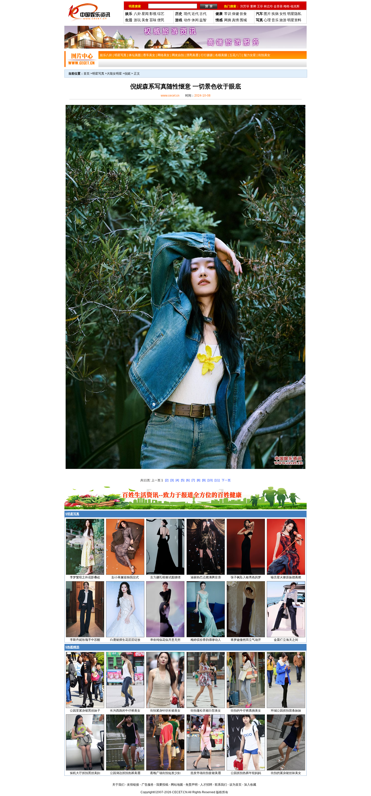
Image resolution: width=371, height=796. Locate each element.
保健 (235, 14)
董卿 (253, 6)
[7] (193, 480)
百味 (152, 20)
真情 (235, 20)
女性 (282, 14)
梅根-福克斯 (291, 6)
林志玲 (268, 6)
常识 (227, 14)
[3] (172, 480)
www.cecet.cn (170, 95)
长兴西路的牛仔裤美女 (125, 710)
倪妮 (127, 73)
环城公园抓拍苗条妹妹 (286, 710)
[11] (217, 480)
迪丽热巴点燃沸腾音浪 (206, 577)
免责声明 (192, 784)
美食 (145, 20)
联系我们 (221, 784)
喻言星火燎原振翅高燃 (286, 577)
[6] (188, 480)
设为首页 (235, 784)
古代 (202, 14)
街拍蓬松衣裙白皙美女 (206, 710)
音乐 (275, 20)
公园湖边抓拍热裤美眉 (125, 773)
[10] (210, 480)
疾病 (275, 14)
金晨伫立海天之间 (286, 640)
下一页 (226, 480)
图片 (267, 14)
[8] (198, 480)
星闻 (145, 14)
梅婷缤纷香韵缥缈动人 (206, 640)
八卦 (137, 14)
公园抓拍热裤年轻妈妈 (246, 773)
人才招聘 (206, 784)
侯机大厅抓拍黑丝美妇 (85, 773)
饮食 (243, 14)
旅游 (282, 20)
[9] (203, 480)
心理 (267, 20)
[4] (177, 480)
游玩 (137, 20)
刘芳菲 (244, 6)
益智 (202, 20)
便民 (160, 20)
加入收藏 (250, 784)
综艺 (160, 14)
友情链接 (133, 784)
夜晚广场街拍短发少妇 (165, 773)
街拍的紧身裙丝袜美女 (286, 773)
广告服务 (148, 784)
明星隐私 (294, 14)
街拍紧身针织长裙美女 (165, 710)
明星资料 (294, 20)
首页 (87, 73)
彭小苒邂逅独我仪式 (125, 577)
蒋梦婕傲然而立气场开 (246, 640)
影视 (152, 14)
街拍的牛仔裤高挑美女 (246, 710)
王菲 (260, 6)
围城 (243, 20)
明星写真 (98, 73)
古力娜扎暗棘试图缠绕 (165, 577)
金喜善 (278, 6)
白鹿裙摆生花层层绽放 (125, 640)
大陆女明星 (114, 73)
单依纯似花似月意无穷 (165, 640)
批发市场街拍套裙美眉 (206, 773)
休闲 (195, 20)
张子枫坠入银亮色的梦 (246, 577)
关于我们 (118, 784)
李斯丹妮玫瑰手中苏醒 (85, 640)
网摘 (227, 20)
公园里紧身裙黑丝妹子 (85, 710)
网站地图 (177, 784)
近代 (195, 14)
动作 (187, 20)
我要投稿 (162, 784)
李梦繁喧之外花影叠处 (85, 577)
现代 (187, 14)
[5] (182, 480)
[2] (166, 480)
